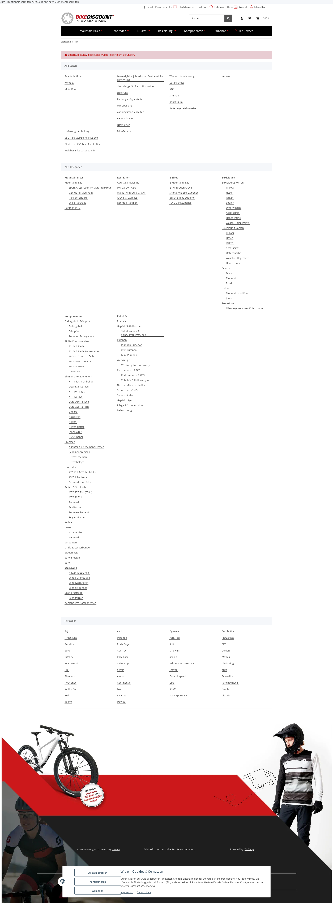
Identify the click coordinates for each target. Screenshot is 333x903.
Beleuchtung (124, 410)
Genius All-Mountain (81, 192)
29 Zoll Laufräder (79, 477)
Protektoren (228, 303)
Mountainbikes (73, 182)
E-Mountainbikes (179, 182)
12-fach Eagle (76, 346)
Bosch (225, 689)
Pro (67, 669)
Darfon (226, 650)
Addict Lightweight (128, 182)
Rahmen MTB (72, 207)
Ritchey (69, 657)
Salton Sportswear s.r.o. (183, 663)
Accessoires (233, 212)
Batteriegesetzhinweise (183, 108)
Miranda (122, 637)
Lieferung (122, 92)
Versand (226, 76)
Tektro (68, 702)
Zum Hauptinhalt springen (16, 1)
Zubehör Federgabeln (81, 336)
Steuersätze (71, 552)
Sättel (68, 562)
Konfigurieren (98, 881)
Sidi (171, 644)
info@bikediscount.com (193, 7)
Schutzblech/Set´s (127, 390)
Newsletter (123, 124)
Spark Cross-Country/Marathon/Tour (90, 187)
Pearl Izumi (71, 663)
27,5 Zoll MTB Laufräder (82, 472)
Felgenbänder (77, 517)
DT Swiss (174, 650)
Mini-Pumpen (129, 355)
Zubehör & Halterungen (135, 380)
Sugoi (68, 650)
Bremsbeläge (76, 462)
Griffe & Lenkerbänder (78, 547)
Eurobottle (228, 631)
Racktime (70, 644)
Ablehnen (98, 890)
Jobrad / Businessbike (158, 7)
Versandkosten (125, 118)
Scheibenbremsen (79, 452)
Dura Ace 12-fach (79, 406)
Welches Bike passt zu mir (80, 150)
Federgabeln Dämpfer (77, 321)
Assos (120, 676)
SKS (224, 644)
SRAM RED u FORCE (80, 361)
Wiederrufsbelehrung (182, 76)
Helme (225, 288)
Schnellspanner (78, 587)
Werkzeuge (123, 360)
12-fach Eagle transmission (84, 351)
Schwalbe (227, 676)
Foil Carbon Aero (126, 187)
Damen (230, 273)
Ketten (72, 421)
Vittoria (226, 695)
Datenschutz (144, 892)
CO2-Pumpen (129, 350)
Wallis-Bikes (72, 689)
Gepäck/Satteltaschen (129, 326)
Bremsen (70, 442)
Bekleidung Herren (233, 182)
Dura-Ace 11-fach (79, 401)
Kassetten (74, 416)
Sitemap (174, 95)
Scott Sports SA (178, 695)
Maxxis (226, 657)
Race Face (123, 657)
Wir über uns (124, 105)
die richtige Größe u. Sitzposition (136, 86)
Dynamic (174, 631)
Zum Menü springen (67, 1)
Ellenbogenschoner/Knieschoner (245, 308)
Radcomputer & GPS (128, 370)
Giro (171, 682)
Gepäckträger (125, 400)
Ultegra (73, 411)
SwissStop (123, 663)
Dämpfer (74, 331)
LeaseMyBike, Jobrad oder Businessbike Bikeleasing (140, 78)
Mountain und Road (237, 293)
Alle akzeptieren (97, 872)
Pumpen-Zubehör (131, 345)
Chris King (228, 663)
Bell (67, 695)
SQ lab (173, 657)
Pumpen (122, 340)
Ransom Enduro (78, 197)
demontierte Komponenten (80, 602)
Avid (119, 631)
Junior (229, 298)
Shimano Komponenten (78, 376)
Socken (230, 202)
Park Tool (174, 637)
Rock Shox (70, 682)
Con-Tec (121, 650)
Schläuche (75, 507)
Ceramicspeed (177, 676)
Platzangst (228, 637)
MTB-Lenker (76, 532)
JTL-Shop (249, 849)
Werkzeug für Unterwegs (135, 365)
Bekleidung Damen (233, 227)
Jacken (229, 197)
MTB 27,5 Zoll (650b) (80, 492)
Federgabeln (76, 326)
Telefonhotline (223, 7)
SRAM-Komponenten (77, 341)
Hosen (229, 192)
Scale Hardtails (77, 202)
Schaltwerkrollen (78, 582)
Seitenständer (125, 395)
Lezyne (173, 669)
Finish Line (71, 637)
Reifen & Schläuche (76, 487)
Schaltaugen (76, 597)
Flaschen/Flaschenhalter (131, 385)
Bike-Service (245, 31)
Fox (119, 689)
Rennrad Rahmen (127, 202)
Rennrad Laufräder (80, 482)
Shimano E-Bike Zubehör (183, 192)
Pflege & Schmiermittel (130, 405)
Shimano (70, 676)
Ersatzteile (71, 567)
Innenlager (75, 371)
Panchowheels (230, 682)
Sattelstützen (72, 557)
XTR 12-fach (76, 396)
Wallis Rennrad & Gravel (131, 192)
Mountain (231, 278)
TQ (66, 631)
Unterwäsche (233, 207)
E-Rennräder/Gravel (181, 187)
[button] (242, 18)
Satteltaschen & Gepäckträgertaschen (133, 333)
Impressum (127, 892)
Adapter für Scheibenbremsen (86, 447)
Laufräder (70, 467)
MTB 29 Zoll (75, 497)
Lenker (68, 527)
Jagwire (121, 702)
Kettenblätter (76, 426)
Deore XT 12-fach (79, 386)
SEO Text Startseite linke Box (81, 137)
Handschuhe (233, 217)
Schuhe (226, 268)
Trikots (230, 187)
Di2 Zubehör (76, 436)
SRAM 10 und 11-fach (81, 356)
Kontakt (243, 7)
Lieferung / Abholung (77, 131)
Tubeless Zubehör (79, 512)
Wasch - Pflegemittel (238, 222)
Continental (124, 682)
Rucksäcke (123, 321)
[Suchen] (228, 18)
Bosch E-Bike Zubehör (182, 197)
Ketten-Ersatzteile (79, 572)
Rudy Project (124, 644)
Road (229, 283)
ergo (224, 669)
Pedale (68, 522)
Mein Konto (261, 7)
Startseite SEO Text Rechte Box (82, 144)
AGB (171, 89)
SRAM (172, 689)
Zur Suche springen (43, 1)
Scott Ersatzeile (73, 592)
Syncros (121, 695)
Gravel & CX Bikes (127, 197)
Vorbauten (71, 542)
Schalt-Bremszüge (79, 577)
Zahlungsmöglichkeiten (130, 99)
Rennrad (74, 502)
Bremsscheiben (78, 457)
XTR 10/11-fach (77, 391)
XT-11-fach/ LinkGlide (81, 381)
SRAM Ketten (76, 366)
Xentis (120, 669)
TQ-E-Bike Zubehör (180, 202)
